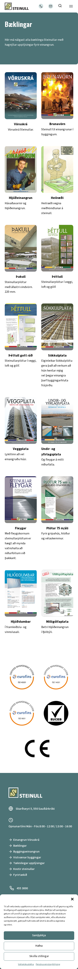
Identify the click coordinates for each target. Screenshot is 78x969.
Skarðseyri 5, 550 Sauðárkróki (35, 808)
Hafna (39, 946)
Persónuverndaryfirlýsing (48, 964)
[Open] (71, 6)
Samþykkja (39, 935)
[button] (72, 899)
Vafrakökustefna (26, 964)
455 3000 (22, 888)
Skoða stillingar (39, 956)
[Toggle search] (60, 6)
